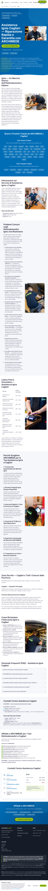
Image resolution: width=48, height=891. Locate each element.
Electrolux (15, 149)
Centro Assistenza (5, 6)
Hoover (5, 151)
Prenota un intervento (12, 788)
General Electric (37, 149)
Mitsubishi (11, 154)
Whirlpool (29, 156)
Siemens (19, 156)
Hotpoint (11, 151)
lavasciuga (41, 169)
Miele (6, 154)
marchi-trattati (13, 6)
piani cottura (29, 172)
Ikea (29, 151)
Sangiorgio (7, 156)
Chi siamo (25, 2)
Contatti (30, 2)
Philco (32, 154)
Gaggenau (26, 149)
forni (24, 172)
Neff (16, 154)
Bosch (37, 146)
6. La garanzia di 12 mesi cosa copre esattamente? (14, 691)
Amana (10, 146)
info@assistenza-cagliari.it (13, 784)
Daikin (9, 149)
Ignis (25, 151)
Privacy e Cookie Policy (6, 850)
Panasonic (27, 154)
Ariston (15, 146)
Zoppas (24, 159)
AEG (5, 146)
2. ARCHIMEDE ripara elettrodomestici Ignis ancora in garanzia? (18, 674)
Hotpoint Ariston (18, 151)
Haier (44, 149)
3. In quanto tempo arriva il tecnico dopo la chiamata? (15, 678)
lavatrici (6, 169)
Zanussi (35, 156)
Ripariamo (7, 2)
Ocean (21, 154)
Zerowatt (41, 156)
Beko (27, 146)
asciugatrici (26, 169)
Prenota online (36, 2)
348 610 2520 (10, 775)
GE (31, 149)
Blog (21, 2)
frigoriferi (20, 169)
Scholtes (13, 156)
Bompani (31, 146)
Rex (36, 154)
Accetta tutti (43, 885)
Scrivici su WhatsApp (12, 779)
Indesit (33, 151)
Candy (42, 146)
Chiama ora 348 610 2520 (11, 46)
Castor (4, 149)
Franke (20, 149)
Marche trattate (14, 2)
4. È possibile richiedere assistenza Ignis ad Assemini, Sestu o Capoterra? (20, 682)
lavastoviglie (12, 169)
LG (37, 151)
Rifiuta (29, 885)
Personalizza (35, 885)
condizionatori (34, 169)
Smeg (24, 156)
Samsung (41, 154)
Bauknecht (21, 146)
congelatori (18, 172)
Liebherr (42, 151)
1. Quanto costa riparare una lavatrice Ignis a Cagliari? (15, 669)
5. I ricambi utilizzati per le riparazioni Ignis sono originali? (16, 687)
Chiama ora (43, 1)
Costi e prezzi (4, 849)
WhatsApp (6, 53)
